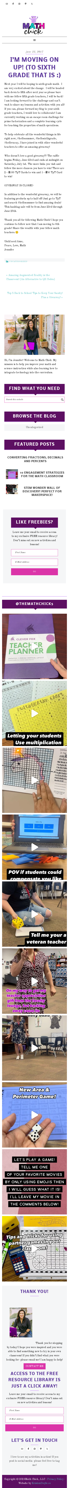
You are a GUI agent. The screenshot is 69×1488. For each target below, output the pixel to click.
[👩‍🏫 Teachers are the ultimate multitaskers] (34, 1048)
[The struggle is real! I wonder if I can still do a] (34, 914)
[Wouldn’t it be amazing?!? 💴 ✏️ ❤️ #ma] (34, 847)
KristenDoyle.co (41, 1483)
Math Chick (33, 25)
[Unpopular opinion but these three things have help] (34, 713)
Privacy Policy (55, 1479)
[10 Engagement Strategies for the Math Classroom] (12, 474)
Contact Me (34, 1366)
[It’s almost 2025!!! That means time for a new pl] (34, 646)
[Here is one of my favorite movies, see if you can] (34, 1181)
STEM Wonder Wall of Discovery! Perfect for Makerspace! (42, 492)
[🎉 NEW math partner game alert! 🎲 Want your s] (34, 1115)
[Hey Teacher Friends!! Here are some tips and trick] (34, 1248)
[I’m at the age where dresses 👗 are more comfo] (34, 981)
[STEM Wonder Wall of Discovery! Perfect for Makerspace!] (12, 489)
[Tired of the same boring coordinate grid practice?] (34, 780)
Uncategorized (18, 262)
